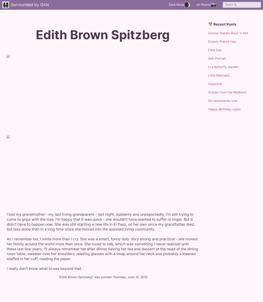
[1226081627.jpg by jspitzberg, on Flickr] (55, 91)
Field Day (215, 50)
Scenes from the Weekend (227, 92)
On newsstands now (222, 101)
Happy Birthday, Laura (224, 109)
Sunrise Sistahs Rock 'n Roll (228, 33)
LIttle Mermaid (218, 75)
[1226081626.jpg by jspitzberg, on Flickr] (55, 171)
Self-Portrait (217, 58)
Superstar (215, 84)
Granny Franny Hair (222, 41)
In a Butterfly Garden (223, 67)
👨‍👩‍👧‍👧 (6, 4)
